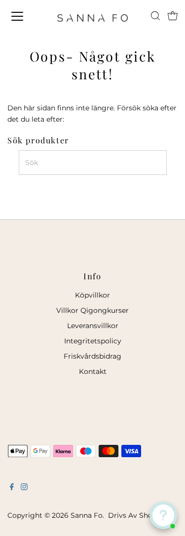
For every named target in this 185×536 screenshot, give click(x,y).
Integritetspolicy (92, 340)
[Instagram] (24, 488)
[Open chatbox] (163, 515)
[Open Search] (155, 16)
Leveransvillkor (92, 325)
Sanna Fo (87, 515)
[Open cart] (173, 16)
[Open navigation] (25, 16)
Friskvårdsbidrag (92, 356)
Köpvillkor (92, 295)
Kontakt (93, 371)
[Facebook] (11, 488)
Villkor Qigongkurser (92, 310)
